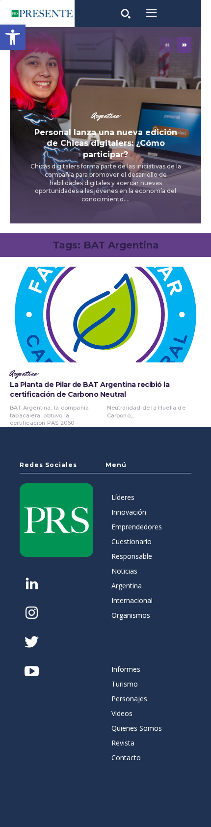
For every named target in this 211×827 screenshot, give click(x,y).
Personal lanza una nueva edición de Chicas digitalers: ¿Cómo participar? (105, 143)
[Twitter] (32, 643)
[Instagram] (32, 614)
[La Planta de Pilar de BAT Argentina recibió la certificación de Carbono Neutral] (105, 314)
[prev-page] (166, 45)
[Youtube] (32, 672)
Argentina (105, 116)
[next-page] (184, 45)
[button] (13, 37)
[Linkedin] (32, 585)
